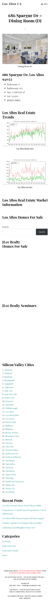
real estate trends (10, 550)
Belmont (8, 373)
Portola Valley (11, 450)
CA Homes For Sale (16, 596)
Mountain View (12, 436)
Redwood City (11, 453)
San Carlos (10, 464)
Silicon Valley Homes (33, 596)
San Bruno (10, 460)
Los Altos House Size (25, 148)
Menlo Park (10, 422)
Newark (8, 439)
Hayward (9, 404)
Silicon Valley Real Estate (30, 590)
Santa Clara (10, 474)
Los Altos (9, 411)
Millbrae (9, 425)
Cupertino (8, 387)
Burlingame (9, 380)
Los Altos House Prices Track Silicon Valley (22, 505)
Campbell (8, 383)
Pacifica (9, 443)
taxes (4, 555)
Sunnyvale (10, 485)
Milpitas (9, 429)
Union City (10, 488)
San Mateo (10, 471)
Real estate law (9, 546)
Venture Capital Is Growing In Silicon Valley (22, 523)
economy (6, 541)
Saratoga (9, 478)
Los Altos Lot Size (25, 187)
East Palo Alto (10, 394)
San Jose (9, 467)
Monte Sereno (11, 432)
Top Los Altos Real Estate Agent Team (26, 573)
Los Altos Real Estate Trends (18, 114)
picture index (13, 99)
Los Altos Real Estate (18, 200)
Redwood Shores (13, 457)
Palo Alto (9, 446)
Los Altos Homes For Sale (22, 217)
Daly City (8, 390)
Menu (46, 4)
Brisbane (8, 376)
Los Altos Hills (12, 415)
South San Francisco (14, 481)
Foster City (9, 397)
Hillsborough (11, 408)
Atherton (8, 370)
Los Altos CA (12, 4)
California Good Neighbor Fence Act (18, 527)
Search (5, 227)
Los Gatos (9, 418)
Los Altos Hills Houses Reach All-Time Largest (23, 518)
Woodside (10, 492)
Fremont (9, 401)
